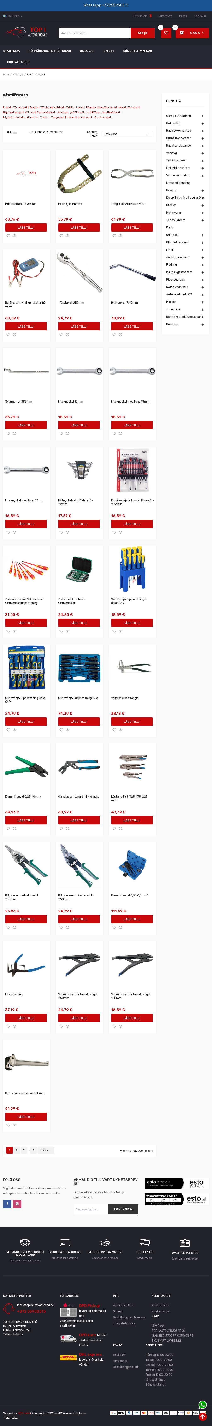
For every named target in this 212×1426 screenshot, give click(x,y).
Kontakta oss (161, 1311)
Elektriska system (178, 168)
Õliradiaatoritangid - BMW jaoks (78, 796)
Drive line (172, 324)
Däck (169, 227)
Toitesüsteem (175, 220)
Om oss (118, 1311)
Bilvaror (171, 190)
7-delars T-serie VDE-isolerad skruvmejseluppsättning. (24, 601)
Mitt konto (165, 16)
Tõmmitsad (20, 107)
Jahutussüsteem (178, 257)
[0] (166, 33)
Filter (169, 250)
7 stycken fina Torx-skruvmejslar (71, 601)
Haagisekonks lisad (178, 131)
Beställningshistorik (126, 1367)
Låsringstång (14, 994)
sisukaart (119, 1355)
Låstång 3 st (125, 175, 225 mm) (129, 798)
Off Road (172, 235)
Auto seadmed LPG (179, 294)
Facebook (7, 1204)
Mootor (171, 302)
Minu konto (120, 1361)
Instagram (17, 1204)
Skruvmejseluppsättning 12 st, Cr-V (25, 700)
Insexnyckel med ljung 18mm (130, 401)
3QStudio (24, 1413)
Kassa (183, 16)
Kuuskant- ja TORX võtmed (73, 112)
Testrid (44, 117)
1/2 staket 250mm (71, 303)
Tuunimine (173, 309)
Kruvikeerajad (102, 117)
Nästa (46, 1150)
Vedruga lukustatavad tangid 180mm (130, 996)
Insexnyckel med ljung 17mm (24, 500)
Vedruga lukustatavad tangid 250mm (77, 996)
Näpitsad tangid (12, 112)
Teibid (69, 107)
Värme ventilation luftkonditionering (178, 179)
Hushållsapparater (178, 138)
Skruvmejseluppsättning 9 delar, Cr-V (129, 601)
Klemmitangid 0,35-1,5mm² (129, 895)
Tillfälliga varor (176, 160)
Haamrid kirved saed (79, 117)
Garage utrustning (178, 116)
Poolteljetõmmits (70, 204)
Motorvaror (173, 212)
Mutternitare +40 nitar (20, 204)
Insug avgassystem (179, 272)
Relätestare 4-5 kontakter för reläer (25, 304)
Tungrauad (57, 117)
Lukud (79, 107)
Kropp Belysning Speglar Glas (185, 198)
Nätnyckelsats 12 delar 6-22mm (75, 502)
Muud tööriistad (128, 107)
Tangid (34, 107)
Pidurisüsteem (176, 279)
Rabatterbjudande (178, 145)
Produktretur (160, 1305)
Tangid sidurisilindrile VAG (128, 204)
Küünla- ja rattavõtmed (106, 112)
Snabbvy (14, 236)
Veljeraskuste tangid (125, 698)
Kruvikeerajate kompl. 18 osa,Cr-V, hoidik (132, 502)
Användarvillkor (123, 1305)
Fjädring (171, 265)
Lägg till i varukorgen (26, 229)
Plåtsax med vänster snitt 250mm (76, 897)
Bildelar (171, 205)
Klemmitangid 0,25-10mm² (23, 796)
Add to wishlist (8, 236)
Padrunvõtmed (46, 112)
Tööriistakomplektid (52, 107)
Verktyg (171, 153)
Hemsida (173, 101)
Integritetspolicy (124, 1323)
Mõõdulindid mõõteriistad (101, 107)
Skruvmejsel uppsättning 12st (78, 698)
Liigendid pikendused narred (20, 117)
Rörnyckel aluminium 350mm (25, 1093)
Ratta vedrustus (177, 287)
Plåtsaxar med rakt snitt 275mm (21, 897)
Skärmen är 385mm (18, 401)
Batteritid (173, 123)
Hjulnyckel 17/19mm (124, 303)
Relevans (127, 134)
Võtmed (29, 112)
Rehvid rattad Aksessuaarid (184, 317)
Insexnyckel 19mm (70, 401)
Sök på (143, 33)
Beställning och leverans (129, 1317)
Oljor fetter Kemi (177, 242)
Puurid (7, 107)
